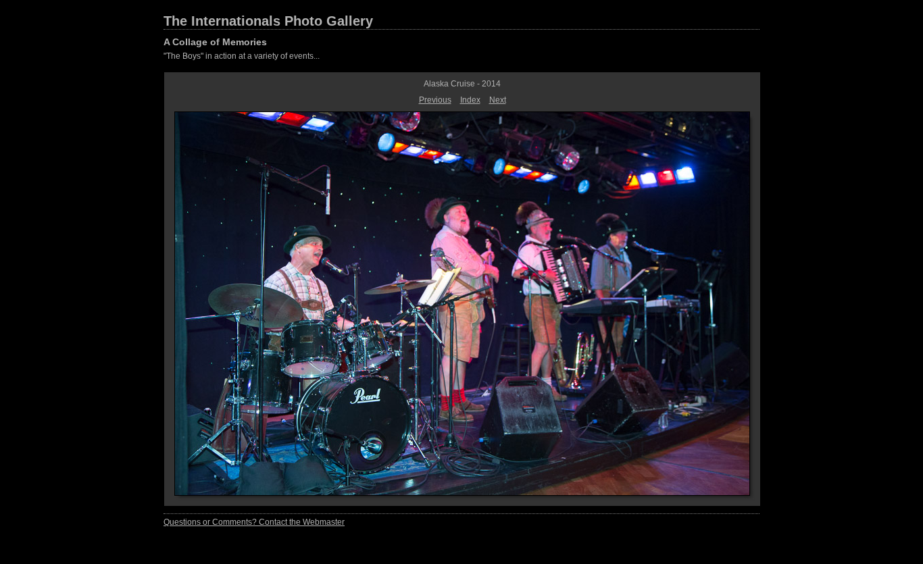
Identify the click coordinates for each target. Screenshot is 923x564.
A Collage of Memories (215, 41)
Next (497, 100)
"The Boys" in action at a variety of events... (242, 56)
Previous (435, 100)
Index (470, 100)
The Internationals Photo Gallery (268, 21)
